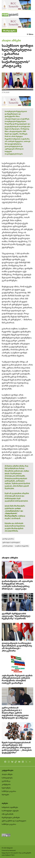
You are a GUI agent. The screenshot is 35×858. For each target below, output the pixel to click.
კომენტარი (6, 784)
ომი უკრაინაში (7, 814)
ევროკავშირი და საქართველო (14, 821)
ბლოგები (5, 795)
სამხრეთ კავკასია (9, 791)
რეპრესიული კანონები (11, 817)
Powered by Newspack (9, 850)
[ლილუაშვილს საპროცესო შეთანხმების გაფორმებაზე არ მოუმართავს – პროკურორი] (17, 631)
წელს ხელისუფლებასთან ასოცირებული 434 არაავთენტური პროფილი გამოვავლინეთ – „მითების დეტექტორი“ (17, 747)
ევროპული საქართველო (11, 542)
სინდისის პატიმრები (10, 807)
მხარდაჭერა (9, 30)
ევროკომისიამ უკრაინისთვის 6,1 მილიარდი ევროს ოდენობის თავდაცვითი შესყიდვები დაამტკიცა (15, 712)
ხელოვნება (6, 788)
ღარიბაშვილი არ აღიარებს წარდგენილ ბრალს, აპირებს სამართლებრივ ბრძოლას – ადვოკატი (17, 585)
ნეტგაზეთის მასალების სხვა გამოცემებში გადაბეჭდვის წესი (16, 854)
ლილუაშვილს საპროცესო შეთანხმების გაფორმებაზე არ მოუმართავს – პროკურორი (17, 647)
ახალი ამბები (11, 40)
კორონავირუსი (8, 546)
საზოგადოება (7, 778)
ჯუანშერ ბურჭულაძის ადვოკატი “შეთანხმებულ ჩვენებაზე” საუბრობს (16, 616)
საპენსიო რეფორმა (22, 546)
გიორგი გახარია (8, 539)
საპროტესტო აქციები (10, 811)
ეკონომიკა (6, 781)
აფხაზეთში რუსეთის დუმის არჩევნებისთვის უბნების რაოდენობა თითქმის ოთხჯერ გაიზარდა (17, 679)
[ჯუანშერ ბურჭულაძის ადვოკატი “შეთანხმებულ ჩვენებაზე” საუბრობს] (17, 602)
